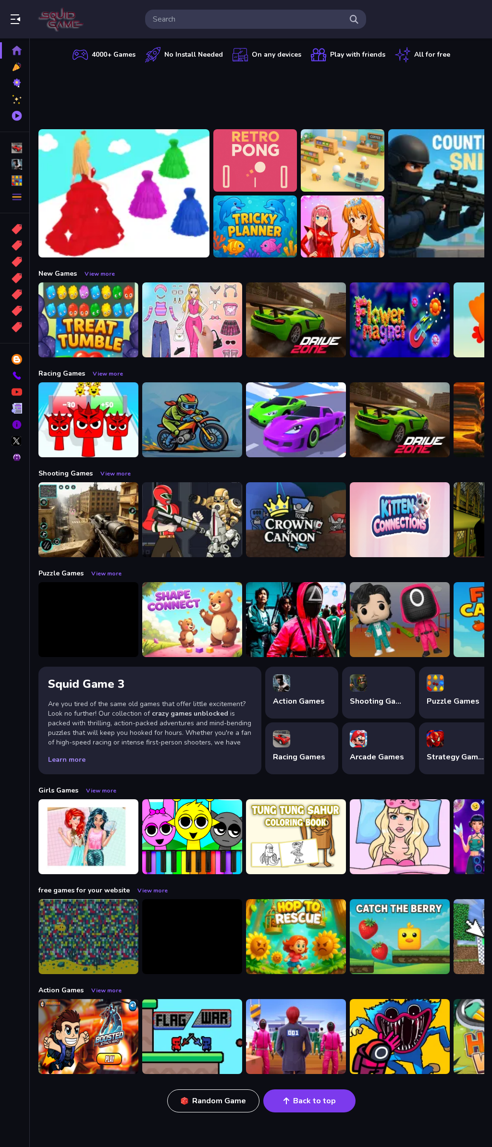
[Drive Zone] (296, 319)
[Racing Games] (14, 148)
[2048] (14, 294)
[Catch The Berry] (400, 936)
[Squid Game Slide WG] (296, 619)
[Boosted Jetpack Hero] (88, 1036)
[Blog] (14, 359)
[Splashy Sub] (88, 936)
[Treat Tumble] (88, 319)
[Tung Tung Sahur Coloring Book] (296, 836)
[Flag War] (192, 1036)
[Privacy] (14, 457)
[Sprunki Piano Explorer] (192, 836)
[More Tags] (14, 327)
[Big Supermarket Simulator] (342, 160)
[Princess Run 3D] (123, 193)
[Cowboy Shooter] (192, 936)
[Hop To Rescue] (296, 936)
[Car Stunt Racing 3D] (296, 419)
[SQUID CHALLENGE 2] (296, 1036)
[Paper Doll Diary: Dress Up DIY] (192, 319)
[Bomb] (14, 262)
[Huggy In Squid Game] (400, 1036)
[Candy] (14, 229)
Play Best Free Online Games (61, 19)
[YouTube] (14, 392)
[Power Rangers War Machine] (192, 519)
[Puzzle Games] (14, 180)
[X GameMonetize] (14, 441)
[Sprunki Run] (88, 419)
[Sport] (14, 245)
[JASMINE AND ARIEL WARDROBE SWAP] (88, 836)
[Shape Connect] (192, 619)
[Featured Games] (14, 99)
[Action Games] (14, 164)
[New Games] (14, 67)
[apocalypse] (14, 278)
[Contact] (14, 375)
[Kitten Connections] (400, 519)
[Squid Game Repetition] (400, 619)
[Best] (14, 311)
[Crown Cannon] (296, 519)
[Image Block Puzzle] (88, 619)
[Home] (14, 50)
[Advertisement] (261, 93)
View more (100, 274)
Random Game (219, 1101)
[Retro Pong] (255, 160)
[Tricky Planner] (255, 226)
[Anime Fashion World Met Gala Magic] (342, 226)
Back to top (314, 1101)
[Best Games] (14, 83)
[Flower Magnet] (400, 319)
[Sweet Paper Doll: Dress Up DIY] (400, 836)
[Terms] (14, 408)
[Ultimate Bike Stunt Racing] (192, 419)
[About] (14, 424)
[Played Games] (14, 116)
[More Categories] (14, 197)
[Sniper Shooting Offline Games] (88, 519)
